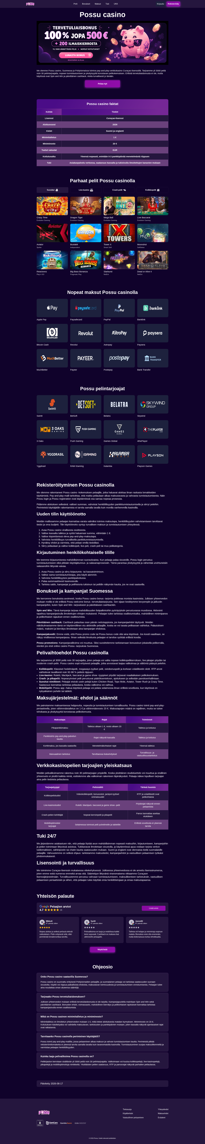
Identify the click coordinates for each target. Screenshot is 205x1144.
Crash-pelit (117, 190)
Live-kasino (84, 190)
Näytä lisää (102, 949)
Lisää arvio (153, 908)
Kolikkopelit (150, 190)
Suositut (50, 190)
